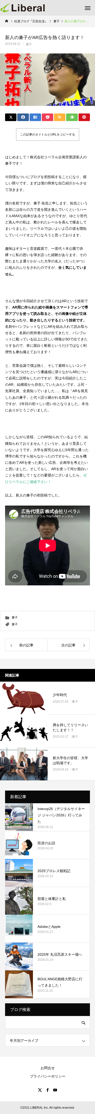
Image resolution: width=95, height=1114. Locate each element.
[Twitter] (40, 1089)
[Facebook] (47, 1089)
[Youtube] (55, 1089)
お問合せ (48, 1068)
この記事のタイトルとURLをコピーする (47, 134)
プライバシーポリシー (47, 1076)
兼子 (29, 44)
